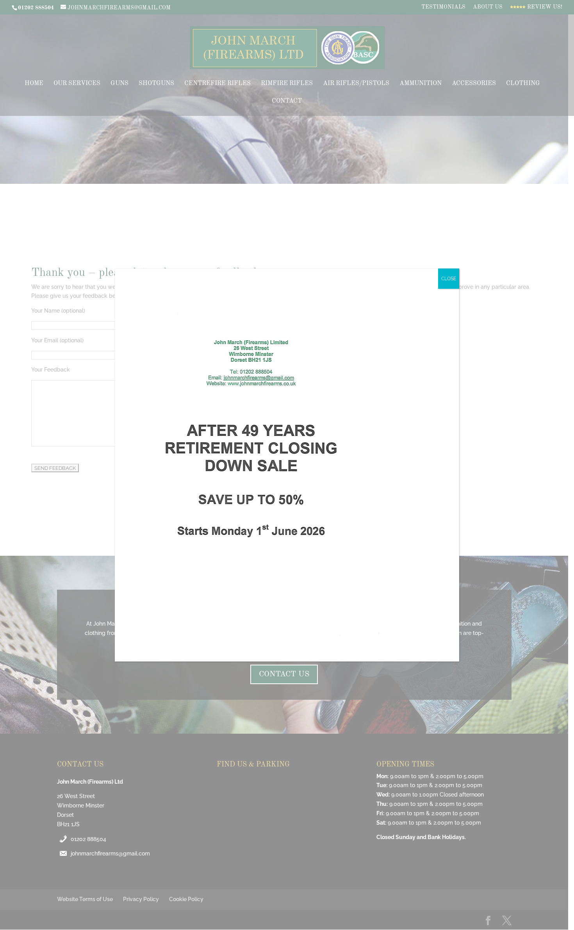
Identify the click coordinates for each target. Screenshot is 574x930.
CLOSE (448, 278)
